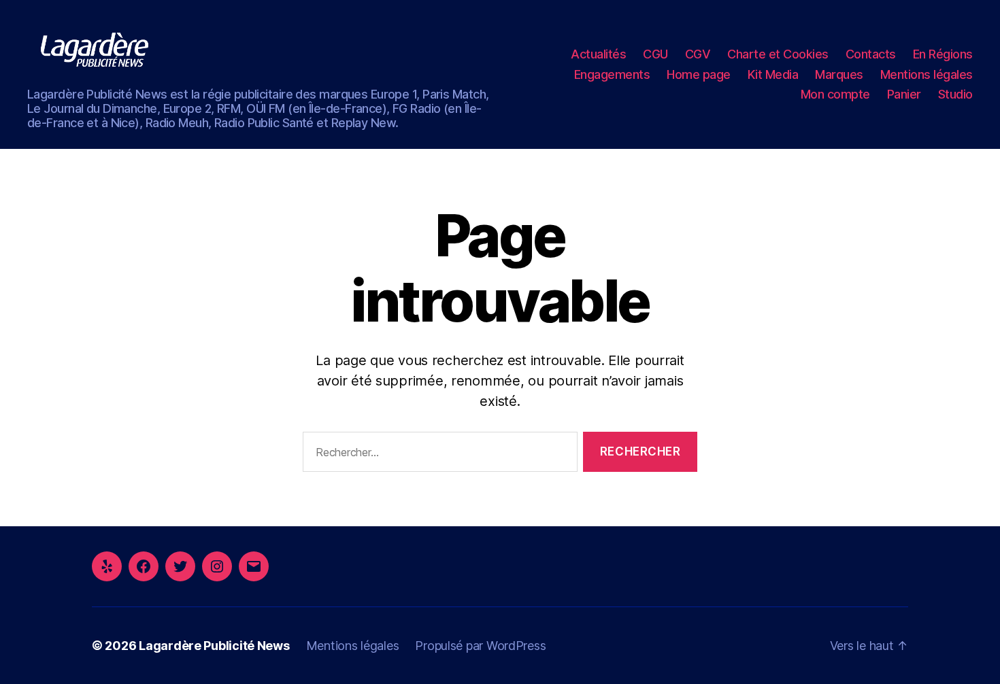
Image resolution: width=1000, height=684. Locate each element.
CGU (655, 54)
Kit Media (773, 74)
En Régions (943, 54)
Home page (699, 74)
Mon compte (835, 94)
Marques (839, 74)
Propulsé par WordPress (480, 645)
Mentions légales (926, 74)
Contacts (871, 54)
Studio (955, 94)
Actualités (598, 54)
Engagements (612, 74)
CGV (698, 54)
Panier (904, 94)
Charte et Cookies (778, 54)
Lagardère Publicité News (214, 645)
